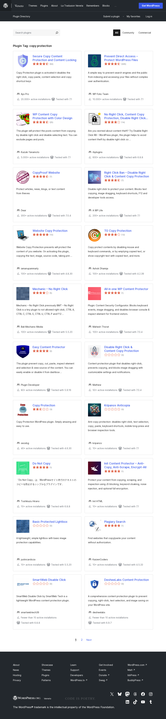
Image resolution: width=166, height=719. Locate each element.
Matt (131, 670)
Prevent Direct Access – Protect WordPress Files (121, 58)
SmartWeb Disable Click (49, 579)
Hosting (17, 675)
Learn (73, 665)
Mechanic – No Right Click (50, 289)
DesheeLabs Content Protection (126, 579)
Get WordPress (151, 5)
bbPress (133, 675)
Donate (104, 675)
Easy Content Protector (49, 347)
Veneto (47, 698)
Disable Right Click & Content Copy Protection (121, 349)
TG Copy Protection (117, 230)
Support (74, 670)
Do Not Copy (41, 463)
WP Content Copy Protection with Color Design (52, 116)
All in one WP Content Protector (126, 289)
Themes (46, 670)
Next (89, 639)
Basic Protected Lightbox (50, 521)
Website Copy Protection (50, 230)
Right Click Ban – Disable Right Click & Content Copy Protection (126, 174)
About (16, 665)
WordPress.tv (79, 680)
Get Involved (106, 665)
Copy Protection (44, 405)
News (16, 670)
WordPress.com (137, 665)
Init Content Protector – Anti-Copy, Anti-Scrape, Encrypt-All (125, 465)
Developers (76, 675)
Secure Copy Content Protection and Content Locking (54, 58)
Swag (103, 680)
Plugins (45, 675)
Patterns (46, 680)
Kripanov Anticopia (117, 405)
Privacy (17, 680)
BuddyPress (135, 680)
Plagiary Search (114, 521)
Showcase (47, 665)
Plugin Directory (21, 16)
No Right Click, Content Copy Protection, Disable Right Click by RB (125, 116)
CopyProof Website (46, 172)
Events (102, 670)
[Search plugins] (57, 32)
